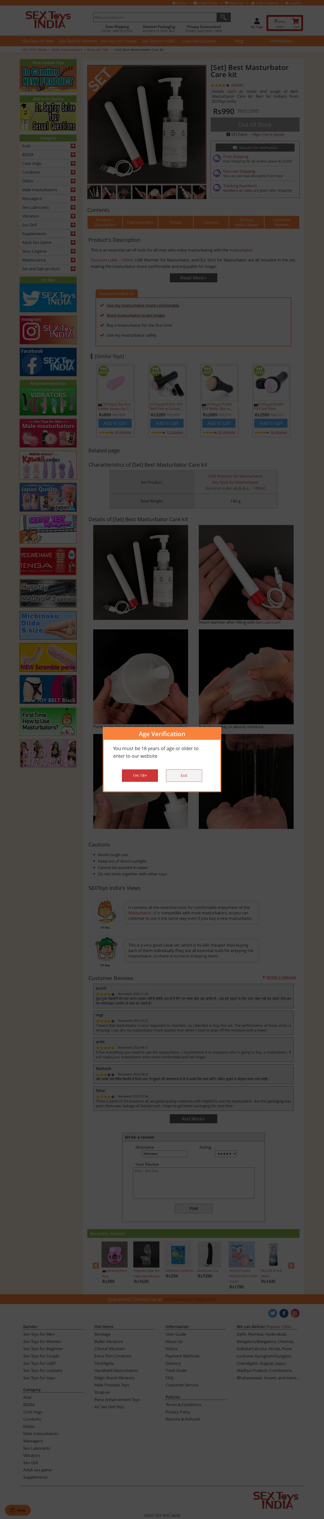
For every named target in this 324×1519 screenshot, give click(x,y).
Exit (184, 775)
